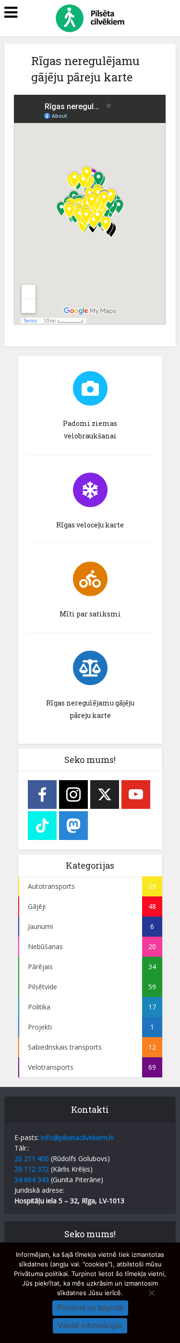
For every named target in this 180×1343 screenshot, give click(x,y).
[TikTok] (42, 825)
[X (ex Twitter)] (104, 794)
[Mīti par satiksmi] (90, 579)
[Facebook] (42, 794)
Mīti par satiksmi (90, 613)
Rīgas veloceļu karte (90, 524)
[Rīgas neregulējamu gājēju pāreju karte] (90, 668)
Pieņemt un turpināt (90, 1308)
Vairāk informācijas (90, 1325)
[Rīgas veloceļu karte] (90, 490)
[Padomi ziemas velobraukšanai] (90, 388)
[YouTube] (135, 794)
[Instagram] (73, 794)
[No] (151, 1293)
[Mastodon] (73, 825)
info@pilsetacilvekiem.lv (77, 1137)
